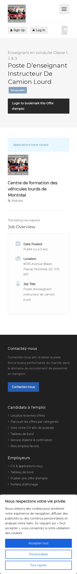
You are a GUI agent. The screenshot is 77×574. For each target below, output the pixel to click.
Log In (40, 30)
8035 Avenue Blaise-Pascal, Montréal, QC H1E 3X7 (41, 269)
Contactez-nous (23, 387)
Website (16, 201)
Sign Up (19, 30)
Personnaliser (38, 554)
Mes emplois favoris (24, 446)
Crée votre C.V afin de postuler (32, 428)
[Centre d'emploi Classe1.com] (33, 13)
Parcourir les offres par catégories (34, 422)
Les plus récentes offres (27, 415)
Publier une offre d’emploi (29, 478)
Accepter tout (39, 543)
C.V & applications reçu (26, 466)
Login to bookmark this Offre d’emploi (33, 106)
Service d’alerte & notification (31, 440)
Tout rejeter (38, 565)
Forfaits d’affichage (24, 484)
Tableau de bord (21, 434)
